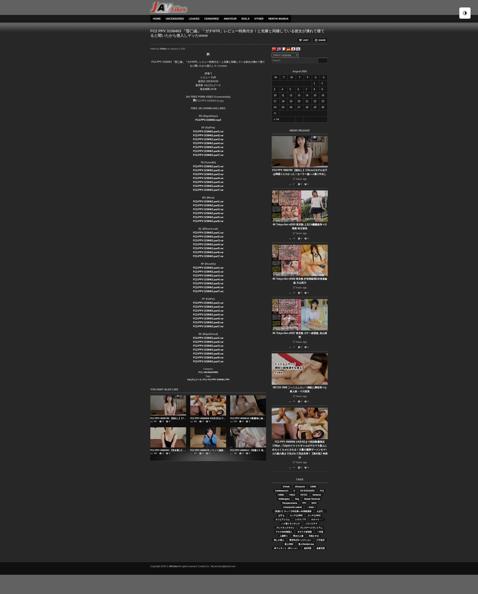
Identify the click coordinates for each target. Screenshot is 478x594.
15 (315, 95)
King (297, 499)
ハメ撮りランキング (290, 523)
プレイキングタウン (285, 527)
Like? (306, 40)
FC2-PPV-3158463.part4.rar (208, 143)
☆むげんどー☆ (194, 379)
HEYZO (303, 495)
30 (323, 107)
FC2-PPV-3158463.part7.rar (208, 155)
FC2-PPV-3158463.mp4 (208, 120)
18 (283, 101)
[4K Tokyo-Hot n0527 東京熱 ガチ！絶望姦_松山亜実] (299, 314)
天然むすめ (314, 536)
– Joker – (311, 507)
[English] (279, 49)
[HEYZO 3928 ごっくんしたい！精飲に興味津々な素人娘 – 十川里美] (299, 369)
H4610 (292, 495)
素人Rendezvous (306, 544)
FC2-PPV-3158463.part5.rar (208, 147)
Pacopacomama (289, 503)
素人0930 (289, 544)
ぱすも (281, 515)
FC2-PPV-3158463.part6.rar (208, 151)
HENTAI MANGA (278, 18)
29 (315, 107)
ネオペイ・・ (317, 519)
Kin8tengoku (284, 499)
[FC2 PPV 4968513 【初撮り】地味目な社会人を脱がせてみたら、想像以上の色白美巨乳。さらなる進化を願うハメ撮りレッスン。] (248, 437)
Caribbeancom (281, 490)
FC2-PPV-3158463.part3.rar (208, 139)
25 (283, 107)
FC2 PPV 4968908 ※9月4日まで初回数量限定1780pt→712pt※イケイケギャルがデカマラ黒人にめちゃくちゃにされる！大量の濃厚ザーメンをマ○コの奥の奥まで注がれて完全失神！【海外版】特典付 (300, 449)
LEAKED (194, 18)
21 (307, 101)
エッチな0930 (296, 515)
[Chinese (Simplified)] (274, 49)
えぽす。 (321, 511)
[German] (288, 49)
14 (307, 95)
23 (323, 101)
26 (291, 107)
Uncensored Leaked (292, 507)
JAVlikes (163, 49)
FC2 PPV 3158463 (216, 379)
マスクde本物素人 (284, 532)
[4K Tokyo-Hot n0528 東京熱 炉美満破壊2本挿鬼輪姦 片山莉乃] (299, 260)
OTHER (258, 18)
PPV (227, 379)
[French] (283, 49)
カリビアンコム (282, 519)
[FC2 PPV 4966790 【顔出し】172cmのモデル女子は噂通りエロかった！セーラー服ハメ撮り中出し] (168, 405)
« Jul (276, 119)
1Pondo (286, 486)
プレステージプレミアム (311, 527)
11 (283, 95)
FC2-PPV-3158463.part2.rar (208, 135)
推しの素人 (279, 540)
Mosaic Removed (312, 499)
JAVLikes (173, 566)
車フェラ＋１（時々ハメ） (286, 548)
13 (299, 95)
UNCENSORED (175, 18)
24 (275, 107)
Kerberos (317, 495)
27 (299, 107)
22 (315, 101)
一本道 (320, 532)
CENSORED (211, 18)
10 (275, 95)
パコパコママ (311, 523)
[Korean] (298, 49)
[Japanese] (293, 49)
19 (291, 101)
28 (307, 107)
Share (322, 40)
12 (291, 95)
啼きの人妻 (298, 536)
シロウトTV (300, 519)
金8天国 (307, 548)
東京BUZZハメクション (300, 540)
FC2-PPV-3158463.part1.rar (208, 131)
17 (275, 101)
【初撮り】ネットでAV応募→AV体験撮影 (292, 511)
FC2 (200, 372)
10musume (300, 486)
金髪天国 (320, 548)
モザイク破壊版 (304, 532)
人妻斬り (284, 536)
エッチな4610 (314, 515)
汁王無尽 (320, 540)
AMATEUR (230, 18)
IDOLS (245, 18)
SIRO (313, 503)
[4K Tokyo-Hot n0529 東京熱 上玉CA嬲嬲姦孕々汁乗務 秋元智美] (299, 206)
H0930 (281, 495)
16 (323, 95)
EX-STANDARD (307, 490)
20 (299, 101)
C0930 (313, 486)
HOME (157, 18)
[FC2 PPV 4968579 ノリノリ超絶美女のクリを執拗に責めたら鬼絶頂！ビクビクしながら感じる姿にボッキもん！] (208, 437)
